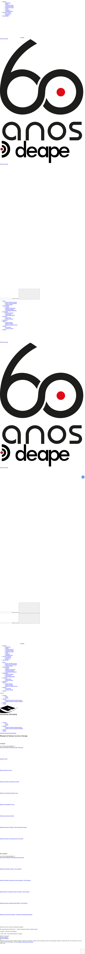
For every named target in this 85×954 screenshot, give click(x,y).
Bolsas (4, 301)
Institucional (7, 2)
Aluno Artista (8, 317)
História (7, 4)
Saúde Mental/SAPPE (10, 315)
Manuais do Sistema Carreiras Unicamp (13, 700)
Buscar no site (15, 298)
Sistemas (4, 326)
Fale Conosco (8, 13)
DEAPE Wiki (5, 16)
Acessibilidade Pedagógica (11, 310)
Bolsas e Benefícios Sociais (11, 302)
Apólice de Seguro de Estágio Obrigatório (14, 701)
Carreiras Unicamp (9, 328)
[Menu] (10, 340)
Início (1, 733)
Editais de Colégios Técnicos (11, 324)
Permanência (5, 311)
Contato (4, 703)
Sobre (6, 696)
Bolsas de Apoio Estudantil (11, 303)
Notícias (4, 329)
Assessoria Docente (9, 6)
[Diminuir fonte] (30, 27)
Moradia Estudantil (9, 312)
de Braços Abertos (9, 318)
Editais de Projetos (9, 323)
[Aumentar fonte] (10, 27)
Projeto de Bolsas (9, 304)
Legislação (7, 10)
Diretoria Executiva (9, 5)
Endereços (7, 14)
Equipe (6, 8)
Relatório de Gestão (9, 7)
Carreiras (7, 307)
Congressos (5, 320)
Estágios (4, 699)
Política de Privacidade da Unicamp (25, 942)
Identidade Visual (9, 11)
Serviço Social (8, 314)
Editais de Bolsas (8, 322)
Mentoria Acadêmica (9, 309)
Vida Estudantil (6, 305)
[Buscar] (10, 602)
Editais (4, 321)
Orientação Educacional (10, 308)
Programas (5, 316)
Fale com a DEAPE (7, 12)
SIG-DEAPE (8, 327)
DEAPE (4, 1)
